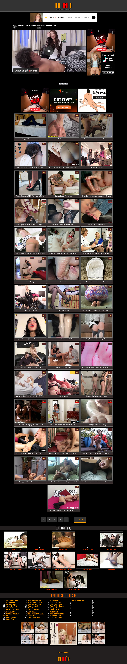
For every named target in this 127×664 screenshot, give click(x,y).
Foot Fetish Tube (12, 600)
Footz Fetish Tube (56, 610)
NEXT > (80, 520)
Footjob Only (10, 608)
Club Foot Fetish (12, 617)
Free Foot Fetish (56, 617)
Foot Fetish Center (57, 606)
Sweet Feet (10, 619)
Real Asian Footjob (35, 602)
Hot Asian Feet (11, 604)
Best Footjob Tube (57, 613)
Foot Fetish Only (34, 617)
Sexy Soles (54, 612)
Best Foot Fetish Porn (36, 613)
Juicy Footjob (33, 608)
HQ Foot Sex (10, 602)
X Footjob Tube (55, 615)
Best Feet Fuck (33, 610)
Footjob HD (54, 600)
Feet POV (31, 615)
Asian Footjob (33, 606)
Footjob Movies (55, 608)
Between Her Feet (34, 604)
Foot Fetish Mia (55, 602)
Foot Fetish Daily (56, 604)
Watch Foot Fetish (12, 610)
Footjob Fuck (10, 612)
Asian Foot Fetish (34, 600)
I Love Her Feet (11, 606)
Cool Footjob (32, 612)
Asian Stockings (78, 600)
